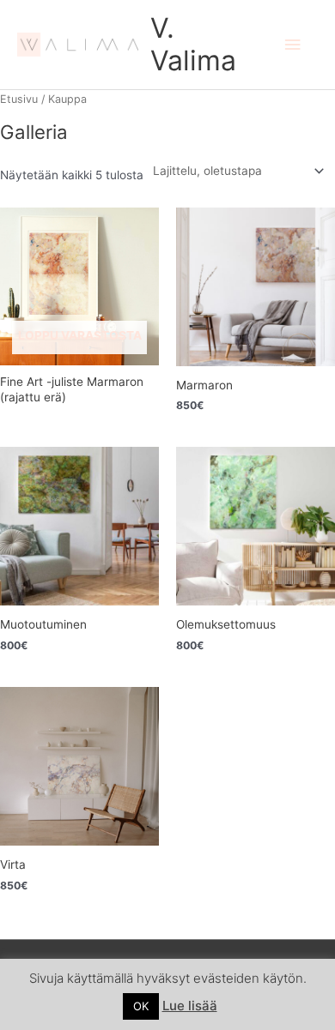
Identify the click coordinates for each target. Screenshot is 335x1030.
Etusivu (19, 99)
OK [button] (141, 1006)
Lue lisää (189, 1005)
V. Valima (193, 44)
